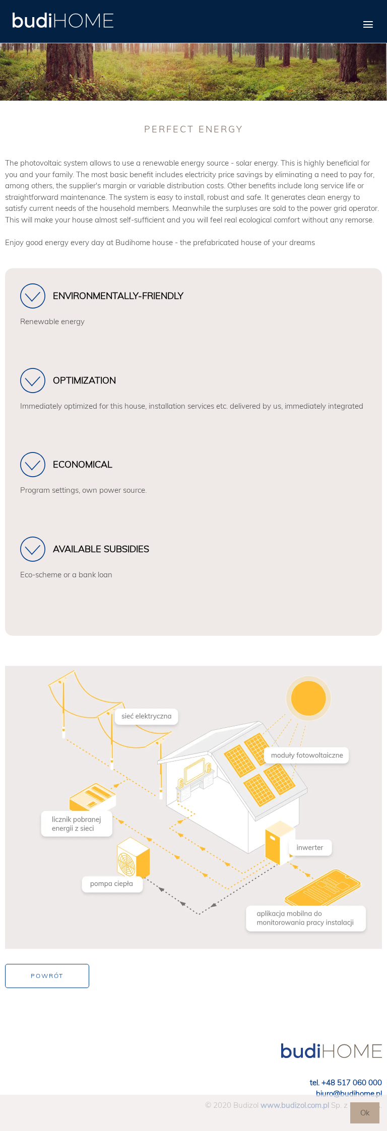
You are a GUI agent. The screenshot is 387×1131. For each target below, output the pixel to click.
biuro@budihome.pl (349, 1093)
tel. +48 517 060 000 (346, 1082)
